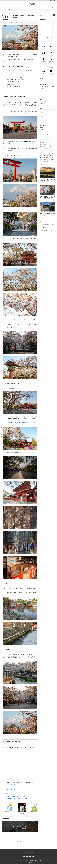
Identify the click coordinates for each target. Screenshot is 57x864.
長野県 (41, 161)
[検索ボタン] (52, 7)
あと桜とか (11, 84)
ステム (49, 144)
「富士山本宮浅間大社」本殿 (14, 81)
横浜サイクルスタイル (50, 155)
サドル (41, 144)
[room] (47, 0)
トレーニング (48, 146)
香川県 (52, 161)
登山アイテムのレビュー (45, 129)
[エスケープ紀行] (28, 4)
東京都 (45, 155)
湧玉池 (10, 82)
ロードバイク (43, 108)
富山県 (49, 153)
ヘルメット (52, 150)
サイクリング (43, 118)
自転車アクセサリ (46, 159)
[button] (5, 854)
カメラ (42, 90)
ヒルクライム (47, 150)
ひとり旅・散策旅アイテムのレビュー (47, 86)
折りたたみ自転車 (44, 125)
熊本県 (41, 157)
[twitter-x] (44, 0)
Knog (41, 140)
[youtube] (50, 0)
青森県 (45, 161)
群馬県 (41, 159)
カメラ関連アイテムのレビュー (46, 95)
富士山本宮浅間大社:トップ (9, 789)
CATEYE (49, 137)
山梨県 (52, 153)
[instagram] (46, 0)
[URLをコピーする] (1, 438)
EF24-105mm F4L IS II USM (12, 796)
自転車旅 (52, 159)
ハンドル (41, 148)
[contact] (54, 0)
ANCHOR (41, 137)
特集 (44, 157)
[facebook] (43, 0)
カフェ (42, 116)
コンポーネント (47, 142)
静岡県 (48, 161)
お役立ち (42, 112)
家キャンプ (43, 103)
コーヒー (52, 142)
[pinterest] (48, 0)
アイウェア (42, 142)
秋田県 (52, 157)
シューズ (45, 144)
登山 (42, 127)
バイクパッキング (47, 148)
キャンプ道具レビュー (45, 101)
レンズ (42, 97)
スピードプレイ (42, 146)
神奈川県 (47, 157)
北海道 (45, 153)
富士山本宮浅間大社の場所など (13, 86)
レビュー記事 (22, 796)
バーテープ (42, 150)
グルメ (42, 88)
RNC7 (51, 140)
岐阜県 (41, 155)
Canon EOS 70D (9, 795)
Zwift (42, 110)
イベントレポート (44, 114)
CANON (45, 137)
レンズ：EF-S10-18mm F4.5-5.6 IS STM (11, 798)
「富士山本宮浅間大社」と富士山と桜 (15, 79)
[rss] (53, 0)
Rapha (48, 140)
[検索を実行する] (54, 15)
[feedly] (51, 0)
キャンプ (42, 99)
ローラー (41, 153)
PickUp (44, 140)
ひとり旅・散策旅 (6, 834)
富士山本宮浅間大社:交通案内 (10, 784)
